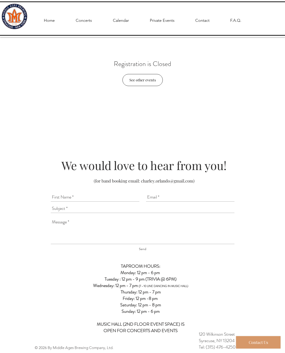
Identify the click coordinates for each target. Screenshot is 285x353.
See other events (142, 80)
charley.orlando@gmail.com (167, 181)
